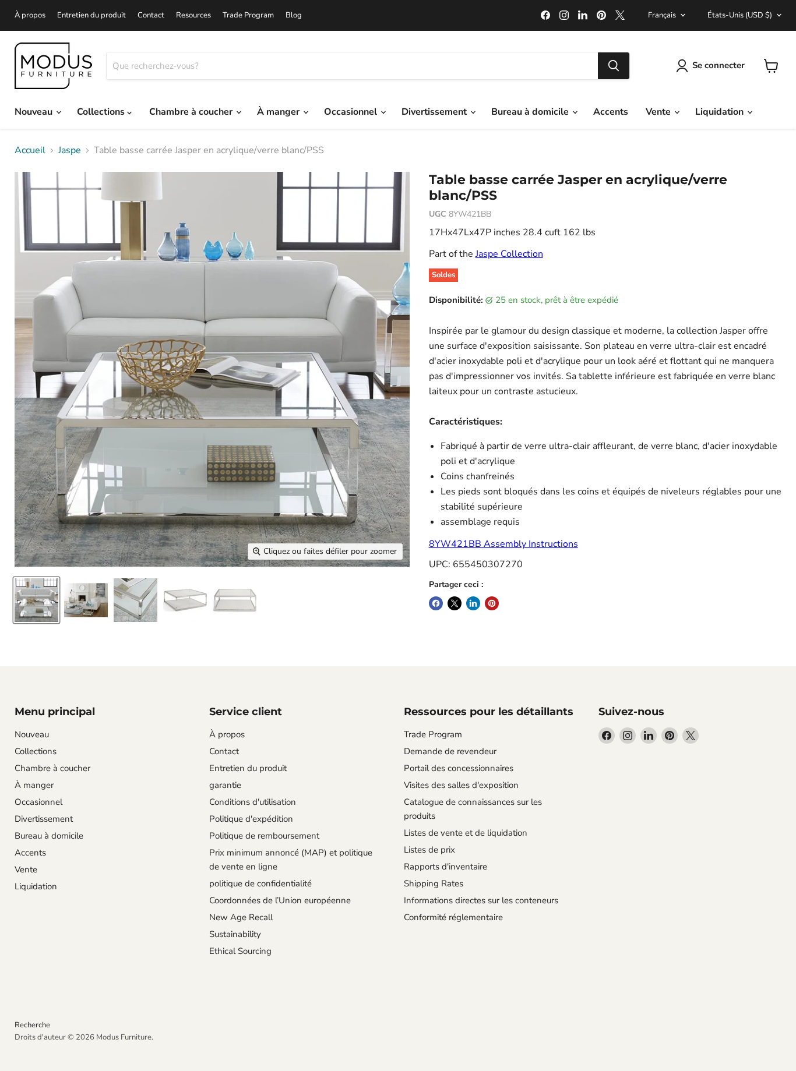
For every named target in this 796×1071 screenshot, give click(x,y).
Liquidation (720, 111)
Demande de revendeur (450, 751)
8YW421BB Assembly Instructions (503, 544)
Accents (610, 111)
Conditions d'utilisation (252, 802)
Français (662, 15)
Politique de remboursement (264, 836)
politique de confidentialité (260, 883)
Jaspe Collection (509, 254)
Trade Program (248, 15)
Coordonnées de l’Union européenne (280, 900)
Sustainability (235, 934)
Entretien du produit (91, 15)
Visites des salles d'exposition (461, 785)
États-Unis (739, 15)
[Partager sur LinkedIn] (473, 603)
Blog (294, 15)
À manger (279, 111)
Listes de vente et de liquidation (465, 833)
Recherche (32, 1025)
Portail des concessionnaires (458, 768)
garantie (225, 785)
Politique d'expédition (251, 819)
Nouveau (35, 111)
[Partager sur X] (455, 603)
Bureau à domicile (531, 111)
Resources (193, 15)
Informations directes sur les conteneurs (481, 900)
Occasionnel (351, 111)
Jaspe (69, 150)
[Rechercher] (613, 65)
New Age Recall (241, 917)
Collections (102, 111)
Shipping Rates (433, 883)
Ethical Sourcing (240, 951)
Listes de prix (429, 850)
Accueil (30, 150)
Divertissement (435, 111)
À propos (30, 15)
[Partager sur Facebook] (436, 603)
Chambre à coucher (192, 111)
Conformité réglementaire (453, 917)
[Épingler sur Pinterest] (492, 603)
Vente (659, 111)
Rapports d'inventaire (445, 866)
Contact (151, 15)
